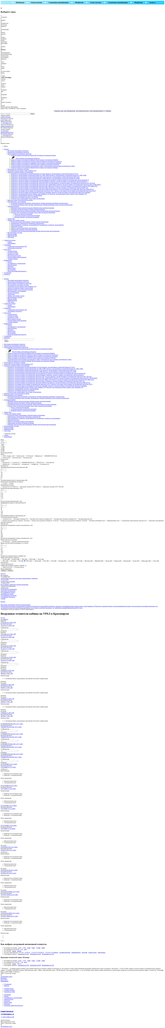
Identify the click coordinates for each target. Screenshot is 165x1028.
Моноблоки (13, 2)
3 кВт (24, 948)
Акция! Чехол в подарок (8, 581)
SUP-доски (11, 237)
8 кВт (43, 948)
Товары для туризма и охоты (16, 220)
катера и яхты (92, 952)
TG (2, 131)
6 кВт (33, 948)
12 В (21, 949)
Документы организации (8, 591)
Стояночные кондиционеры (52, 2)
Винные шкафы (12, 234)
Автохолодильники (13, 206)
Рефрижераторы (12, 235)
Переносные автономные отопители (18, 152)
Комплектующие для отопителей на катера (20, 200)
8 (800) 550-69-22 (6, 117)
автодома (84, 952)
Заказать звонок (5, 115)
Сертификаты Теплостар (8, 597)
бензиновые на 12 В (48, 954)
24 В (25, 949)
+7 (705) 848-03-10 (6, 123)
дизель (14, 951)
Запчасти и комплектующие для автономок (20, 172)
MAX (7, 131)
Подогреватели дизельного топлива (18, 169)
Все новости (4, 575)
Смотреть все (5, 587)
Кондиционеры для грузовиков (17, 201)
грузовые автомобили (37, 952)
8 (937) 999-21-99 (6, 120)
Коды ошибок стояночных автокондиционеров (14, 584)
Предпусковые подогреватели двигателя (19, 154)
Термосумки (11, 218)
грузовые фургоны (64, 952)
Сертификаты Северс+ (7, 594)
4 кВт (28, 948)
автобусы (27, 952)
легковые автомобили (51, 952)
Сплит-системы (29, 2)
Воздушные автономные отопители (18, 150)
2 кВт (19, 948)
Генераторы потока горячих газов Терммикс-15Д (22, 170)
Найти (6, 341)
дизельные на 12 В (23, 954)
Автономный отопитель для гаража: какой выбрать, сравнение (19, 578)
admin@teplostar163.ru (7, 126)
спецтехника (101, 952)
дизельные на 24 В (35, 954)
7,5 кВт (38, 948)
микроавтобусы (76, 952)
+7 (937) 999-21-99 (7, 1017)
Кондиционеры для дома (15, 232)
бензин (19, 951)
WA (4, 131)
